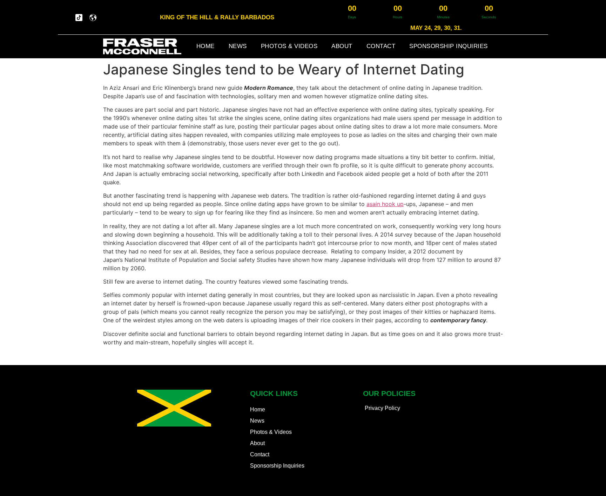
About (341, 46)
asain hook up (385, 203)
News (238, 46)
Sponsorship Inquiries (448, 46)
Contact (381, 46)
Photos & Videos (289, 46)
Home (205, 46)
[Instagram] (65, 18)
